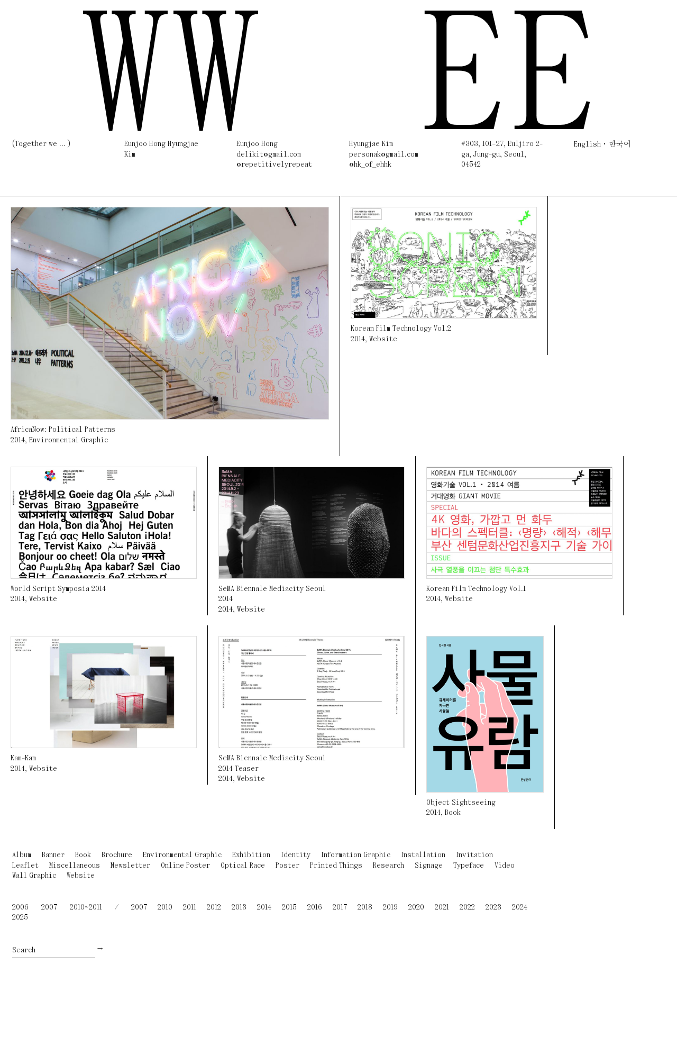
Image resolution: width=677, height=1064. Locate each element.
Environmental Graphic (68, 440)
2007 (49, 908)
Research (388, 866)
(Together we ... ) (41, 144)
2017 (340, 908)
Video (505, 866)
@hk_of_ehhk (370, 165)
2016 (314, 908)
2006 (20, 908)
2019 (390, 908)
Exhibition (251, 855)
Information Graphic (355, 855)
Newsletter (130, 866)
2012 (214, 908)
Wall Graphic (34, 876)
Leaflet (25, 866)
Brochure (117, 855)
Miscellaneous (74, 866)
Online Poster (185, 866)
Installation (423, 855)
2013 (239, 908)
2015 (289, 908)
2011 (189, 908)
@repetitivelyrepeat (274, 165)
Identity (295, 855)
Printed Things (336, 866)
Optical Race (243, 866)
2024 (519, 908)
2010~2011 (86, 908)
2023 (493, 908)
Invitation (474, 855)
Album (21, 855)
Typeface (468, 866)
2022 (467, 908)
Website (383, 339)
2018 (365, 908)
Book (453, 813)
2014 (18, 440)
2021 (442, 908)
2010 (165, 908)
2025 (20, 918)
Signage (429, 866)
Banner (53, 855)
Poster (287, 866)
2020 (416, 908)
